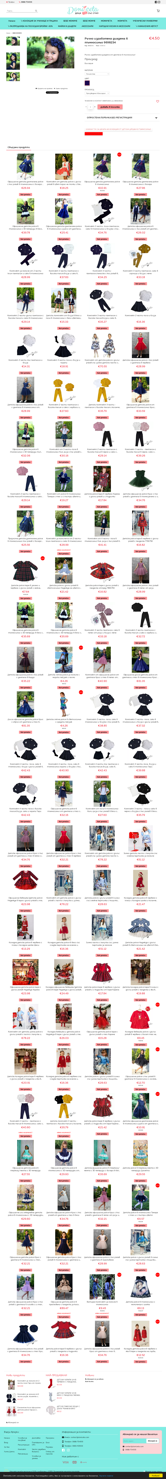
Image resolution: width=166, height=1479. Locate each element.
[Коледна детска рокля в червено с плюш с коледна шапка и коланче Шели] (140, 883)
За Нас (7, 1447)
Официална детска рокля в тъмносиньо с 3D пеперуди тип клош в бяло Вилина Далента (25, 451)
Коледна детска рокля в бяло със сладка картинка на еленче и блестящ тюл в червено (64, 944)
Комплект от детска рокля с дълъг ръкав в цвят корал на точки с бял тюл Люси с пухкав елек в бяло (64, 183)
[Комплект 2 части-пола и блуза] (140, 300)
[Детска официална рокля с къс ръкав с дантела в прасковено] (102, 1242)
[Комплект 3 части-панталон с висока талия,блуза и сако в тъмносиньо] (64, 256)
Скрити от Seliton (94, 134)
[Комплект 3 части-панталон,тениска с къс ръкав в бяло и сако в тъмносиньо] (102, 256)
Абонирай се (13, 1422)
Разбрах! (156, 1475)
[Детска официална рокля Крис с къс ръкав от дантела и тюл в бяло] (64, 1198)
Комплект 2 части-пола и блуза (140, 315)
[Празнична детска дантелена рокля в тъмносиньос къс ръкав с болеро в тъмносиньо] (25, 524)
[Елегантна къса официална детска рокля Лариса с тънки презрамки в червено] (11, 1411)
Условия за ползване (22, 1439)
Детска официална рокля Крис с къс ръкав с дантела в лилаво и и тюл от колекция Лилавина (25, 1303)
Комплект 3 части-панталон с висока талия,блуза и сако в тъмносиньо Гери (102, 317)
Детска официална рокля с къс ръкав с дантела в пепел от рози (140, 586)
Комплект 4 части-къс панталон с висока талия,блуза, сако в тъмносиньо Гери (102, 765)
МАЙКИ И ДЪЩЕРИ (67, 26)
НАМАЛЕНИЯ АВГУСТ (148, 26)
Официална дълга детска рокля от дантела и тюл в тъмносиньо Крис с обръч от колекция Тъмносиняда (140, 676)
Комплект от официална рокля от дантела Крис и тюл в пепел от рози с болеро (102, 676)
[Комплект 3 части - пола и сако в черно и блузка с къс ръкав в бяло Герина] (140, 794)
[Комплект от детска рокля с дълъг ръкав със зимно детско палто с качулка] (102, 345)
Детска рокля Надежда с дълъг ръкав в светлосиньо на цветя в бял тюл (140, 944)
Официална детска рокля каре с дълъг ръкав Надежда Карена (25, 988)
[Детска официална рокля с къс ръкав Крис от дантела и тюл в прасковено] (102, 1334)
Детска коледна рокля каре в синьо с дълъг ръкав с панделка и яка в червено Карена (140, 988)
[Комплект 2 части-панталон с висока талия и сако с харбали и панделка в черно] (140, 615)
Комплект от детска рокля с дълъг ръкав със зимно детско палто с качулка (102, 361)
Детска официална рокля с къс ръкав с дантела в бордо (25, 675)
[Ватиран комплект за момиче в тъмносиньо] (102, 1287)
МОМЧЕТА (122, 20)
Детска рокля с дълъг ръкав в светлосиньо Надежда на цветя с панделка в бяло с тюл (63, 587)
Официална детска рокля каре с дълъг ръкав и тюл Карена (102, 1032)
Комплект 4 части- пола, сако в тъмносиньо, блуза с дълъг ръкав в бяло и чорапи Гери (25, 765)
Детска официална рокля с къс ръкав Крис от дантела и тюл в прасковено (102, 1350)
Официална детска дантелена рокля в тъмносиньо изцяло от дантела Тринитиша (64, 228)
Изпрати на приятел (45, 88)
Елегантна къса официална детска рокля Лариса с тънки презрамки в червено (29, 1408)
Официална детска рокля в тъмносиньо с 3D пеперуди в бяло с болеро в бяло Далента (64, 631)
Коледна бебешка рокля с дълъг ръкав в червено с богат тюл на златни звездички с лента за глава (140, 1033)
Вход (6, 1442)
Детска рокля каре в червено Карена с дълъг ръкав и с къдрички (102, 495)
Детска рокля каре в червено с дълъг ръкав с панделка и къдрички (64, 1349)
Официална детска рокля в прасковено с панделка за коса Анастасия (64, 1303)
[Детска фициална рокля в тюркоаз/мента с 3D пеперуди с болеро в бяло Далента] (102, 1153)
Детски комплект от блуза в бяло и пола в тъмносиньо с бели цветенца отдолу (64, 317)
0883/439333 (77, 1446)
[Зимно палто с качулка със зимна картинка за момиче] (102, 927)
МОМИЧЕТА (106, 20)
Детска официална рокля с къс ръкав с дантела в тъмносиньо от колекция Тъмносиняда (25, 406)
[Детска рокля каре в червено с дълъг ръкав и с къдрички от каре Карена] (102, 972)
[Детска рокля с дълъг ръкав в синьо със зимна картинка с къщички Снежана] (102, 1061)
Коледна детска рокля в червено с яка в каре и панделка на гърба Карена (140, 1350)
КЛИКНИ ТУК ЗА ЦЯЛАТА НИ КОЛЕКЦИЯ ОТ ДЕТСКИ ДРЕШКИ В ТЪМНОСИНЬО (118, 129)
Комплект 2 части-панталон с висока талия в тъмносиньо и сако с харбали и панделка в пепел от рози (25, 495)
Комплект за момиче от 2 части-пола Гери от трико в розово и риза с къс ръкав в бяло (29, 1382)
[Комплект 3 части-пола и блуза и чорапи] (64, 345)
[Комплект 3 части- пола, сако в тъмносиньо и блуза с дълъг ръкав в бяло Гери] (140, 704)
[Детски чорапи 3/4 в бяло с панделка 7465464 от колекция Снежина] (51, 1397)
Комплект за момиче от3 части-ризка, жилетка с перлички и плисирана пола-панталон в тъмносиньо (29, 1395)
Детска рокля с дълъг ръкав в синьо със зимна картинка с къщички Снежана (102, 1078)
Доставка (36, 1438)
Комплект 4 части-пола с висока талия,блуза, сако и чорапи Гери (25, 809)
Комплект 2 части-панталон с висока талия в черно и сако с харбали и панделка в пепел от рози (102, 451)
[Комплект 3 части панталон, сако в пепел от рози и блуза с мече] (102, 615)
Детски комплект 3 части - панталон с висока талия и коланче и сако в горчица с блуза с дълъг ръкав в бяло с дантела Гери (102, 406)
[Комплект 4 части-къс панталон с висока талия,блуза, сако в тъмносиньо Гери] (102, 749)
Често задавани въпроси (39, 1450)
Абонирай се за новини (95, 1379)
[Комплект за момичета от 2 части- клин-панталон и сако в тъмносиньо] (63, 524)
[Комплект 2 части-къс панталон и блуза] (26, 345)
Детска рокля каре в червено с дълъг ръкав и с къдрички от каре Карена (102, 988)
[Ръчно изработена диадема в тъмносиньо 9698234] (13, 41)
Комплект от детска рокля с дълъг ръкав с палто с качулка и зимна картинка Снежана (64, 899)
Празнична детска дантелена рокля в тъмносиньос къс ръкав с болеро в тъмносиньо (25, 540)
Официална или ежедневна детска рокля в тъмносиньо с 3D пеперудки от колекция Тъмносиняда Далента (25, 1214)
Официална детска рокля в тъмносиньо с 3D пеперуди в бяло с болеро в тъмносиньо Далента (25, 631)
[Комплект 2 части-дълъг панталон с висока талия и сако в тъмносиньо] (25, 300)
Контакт (22, 1449)
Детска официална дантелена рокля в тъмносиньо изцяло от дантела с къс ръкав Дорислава (140, 1122)
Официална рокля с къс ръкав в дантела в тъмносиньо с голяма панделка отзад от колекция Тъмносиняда (140, 1078)
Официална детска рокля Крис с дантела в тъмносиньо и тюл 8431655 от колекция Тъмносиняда (25, 1259)
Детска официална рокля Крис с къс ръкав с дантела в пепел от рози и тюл (102, 1214)
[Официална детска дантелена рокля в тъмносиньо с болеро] (140, 167)
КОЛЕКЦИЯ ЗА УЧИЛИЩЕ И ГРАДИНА (40, 20)
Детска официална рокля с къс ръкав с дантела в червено (140, 361)
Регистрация (23, 1445)
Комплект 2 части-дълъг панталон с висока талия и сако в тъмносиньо (25, 316)
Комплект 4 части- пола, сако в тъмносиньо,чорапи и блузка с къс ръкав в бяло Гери (64, 765)
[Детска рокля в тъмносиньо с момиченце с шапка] (140, 1287)
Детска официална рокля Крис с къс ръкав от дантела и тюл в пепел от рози (25, 855)
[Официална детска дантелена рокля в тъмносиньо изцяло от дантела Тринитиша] (63, 211)
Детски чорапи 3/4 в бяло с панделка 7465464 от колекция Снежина (68, 1394)
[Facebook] (64, 1450)
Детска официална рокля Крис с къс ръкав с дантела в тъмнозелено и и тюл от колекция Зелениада (140, 495)
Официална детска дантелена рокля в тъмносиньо (102, 182)
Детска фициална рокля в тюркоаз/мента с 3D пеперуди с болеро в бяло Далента (102, 1169)
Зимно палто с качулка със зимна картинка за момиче (102, 943)
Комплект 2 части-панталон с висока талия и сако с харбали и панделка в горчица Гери (64, 406)
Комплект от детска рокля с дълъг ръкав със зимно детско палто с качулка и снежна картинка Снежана (102, 855)
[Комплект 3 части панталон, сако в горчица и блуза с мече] (140, 256)
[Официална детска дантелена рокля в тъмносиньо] (102, 167)
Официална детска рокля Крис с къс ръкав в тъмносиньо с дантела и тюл (63, 1259)
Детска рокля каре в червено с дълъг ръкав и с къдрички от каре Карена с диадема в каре (102, 1122)
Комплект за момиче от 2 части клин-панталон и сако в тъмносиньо (25, 272)
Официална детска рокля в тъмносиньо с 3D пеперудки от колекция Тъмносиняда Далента (63, 1169)
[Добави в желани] (158, 101)
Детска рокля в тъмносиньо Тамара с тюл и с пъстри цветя (140, 1213)
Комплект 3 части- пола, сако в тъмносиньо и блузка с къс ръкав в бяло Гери (102, 721)
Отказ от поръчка (50, 1452)
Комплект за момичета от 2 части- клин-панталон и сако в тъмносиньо (64, 539)
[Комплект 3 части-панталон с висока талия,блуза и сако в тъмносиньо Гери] (102, 300)
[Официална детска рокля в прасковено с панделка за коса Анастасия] (63, 1287)
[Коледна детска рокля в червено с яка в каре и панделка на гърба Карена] (140, 1334)
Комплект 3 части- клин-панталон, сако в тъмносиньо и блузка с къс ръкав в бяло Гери (102, 228)
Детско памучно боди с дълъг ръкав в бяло (68, 1407)
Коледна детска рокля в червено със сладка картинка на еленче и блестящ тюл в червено (64, 1078)
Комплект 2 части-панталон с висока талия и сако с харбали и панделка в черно (140, 631)
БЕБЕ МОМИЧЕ (70, 20)
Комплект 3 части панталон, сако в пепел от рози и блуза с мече (102, 631)
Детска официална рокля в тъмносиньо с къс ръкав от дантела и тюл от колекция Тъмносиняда (140, 228)
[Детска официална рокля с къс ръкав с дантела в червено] (140, 345)
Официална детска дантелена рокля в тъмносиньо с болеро (140, 182)
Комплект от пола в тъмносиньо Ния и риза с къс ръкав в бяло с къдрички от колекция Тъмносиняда (102, 810)
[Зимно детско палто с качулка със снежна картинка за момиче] (140, 838)
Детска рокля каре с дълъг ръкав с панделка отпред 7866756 (102, 586)
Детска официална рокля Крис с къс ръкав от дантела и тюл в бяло (63, 1213)
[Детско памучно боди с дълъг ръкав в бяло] (51, 1410)
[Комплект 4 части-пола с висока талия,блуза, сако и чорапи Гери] (26, 794)
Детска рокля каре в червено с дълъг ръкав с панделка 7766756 (140, 539)
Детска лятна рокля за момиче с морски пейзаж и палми (64, 675)
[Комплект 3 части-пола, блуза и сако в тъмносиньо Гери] (140, 749)
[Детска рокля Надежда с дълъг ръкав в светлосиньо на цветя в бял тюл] (140, 927)
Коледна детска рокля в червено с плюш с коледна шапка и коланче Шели (140, 899)
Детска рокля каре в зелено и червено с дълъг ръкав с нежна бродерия (25, 587)
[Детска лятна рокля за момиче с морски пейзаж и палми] (63, 660)
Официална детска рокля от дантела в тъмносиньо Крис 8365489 (140, 406)
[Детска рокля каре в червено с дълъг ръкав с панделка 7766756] (140, 524)
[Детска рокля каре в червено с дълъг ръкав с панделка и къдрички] (64, 1329)
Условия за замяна (36, 1457)
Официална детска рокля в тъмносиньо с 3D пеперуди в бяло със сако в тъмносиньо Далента (25, 228)
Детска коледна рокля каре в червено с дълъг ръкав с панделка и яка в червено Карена (25, 1078)
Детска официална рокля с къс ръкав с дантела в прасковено (102, 1258)
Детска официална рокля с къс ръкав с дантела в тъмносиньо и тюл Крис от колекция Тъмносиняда (25, 1350)
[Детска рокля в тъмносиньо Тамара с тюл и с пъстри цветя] (140, 1198)
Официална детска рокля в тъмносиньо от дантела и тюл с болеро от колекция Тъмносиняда (63, 810)
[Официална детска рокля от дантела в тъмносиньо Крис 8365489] (140, 390)
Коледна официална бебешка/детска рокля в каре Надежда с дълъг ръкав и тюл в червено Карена (64, 988)
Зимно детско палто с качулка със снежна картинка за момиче (140, 854)
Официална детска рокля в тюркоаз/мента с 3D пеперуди (25, 1169)
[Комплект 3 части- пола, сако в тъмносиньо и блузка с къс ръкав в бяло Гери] (102, 704)
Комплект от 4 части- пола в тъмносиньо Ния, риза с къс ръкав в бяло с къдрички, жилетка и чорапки (102, 540)
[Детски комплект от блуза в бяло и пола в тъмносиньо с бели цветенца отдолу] (64, 300)
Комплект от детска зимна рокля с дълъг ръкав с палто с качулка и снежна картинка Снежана (25, 1033)
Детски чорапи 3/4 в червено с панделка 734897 (66, 1380)
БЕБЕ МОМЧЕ (89, 20)
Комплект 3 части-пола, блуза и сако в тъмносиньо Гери (140, 765)
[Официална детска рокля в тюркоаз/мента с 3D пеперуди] (25, 1153)
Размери (49, 1447)
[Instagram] (69, 1450)
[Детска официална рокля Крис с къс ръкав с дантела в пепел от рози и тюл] (102, 1198)
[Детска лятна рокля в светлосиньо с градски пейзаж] (64, 704)
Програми (50, 1438)
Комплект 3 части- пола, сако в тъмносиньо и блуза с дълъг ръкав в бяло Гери (140, 721)
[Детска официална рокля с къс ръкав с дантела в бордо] (25, 660)
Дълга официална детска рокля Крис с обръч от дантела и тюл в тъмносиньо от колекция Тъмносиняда (25, 721)
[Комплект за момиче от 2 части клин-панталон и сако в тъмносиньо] (26, 254)
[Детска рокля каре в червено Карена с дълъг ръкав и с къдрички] (102, 479)
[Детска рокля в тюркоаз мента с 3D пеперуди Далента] (140, 1153)
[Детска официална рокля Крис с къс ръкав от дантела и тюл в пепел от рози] (25, 838)
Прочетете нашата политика (66, 1471)
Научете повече (106, 1475)
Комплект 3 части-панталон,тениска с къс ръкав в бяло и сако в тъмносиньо (102, 272)
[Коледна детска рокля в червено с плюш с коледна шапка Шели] (25, 927)
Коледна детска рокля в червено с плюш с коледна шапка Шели (25, 943)
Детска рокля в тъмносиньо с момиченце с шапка (140, 1303)
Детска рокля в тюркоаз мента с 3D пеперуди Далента (140, 1169)
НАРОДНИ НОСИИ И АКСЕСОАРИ (114, 26)
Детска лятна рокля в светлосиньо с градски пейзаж (63, 720)
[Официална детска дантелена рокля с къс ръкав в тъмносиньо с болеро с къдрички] (25, 167)
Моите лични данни (153, 1471)
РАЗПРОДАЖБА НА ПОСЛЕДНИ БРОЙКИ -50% (31, 26)
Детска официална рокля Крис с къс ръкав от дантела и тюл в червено (63, 854)
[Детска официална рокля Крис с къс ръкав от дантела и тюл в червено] (63, 838)
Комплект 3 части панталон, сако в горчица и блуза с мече (140, 272)
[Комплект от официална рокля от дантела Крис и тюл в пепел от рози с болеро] (102, 660)
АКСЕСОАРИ (87, 26)
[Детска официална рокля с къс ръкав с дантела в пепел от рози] (140, 570)
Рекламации (23, 1454)
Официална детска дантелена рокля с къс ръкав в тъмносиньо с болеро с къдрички (25, 183)
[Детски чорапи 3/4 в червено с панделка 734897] (51, 1383)
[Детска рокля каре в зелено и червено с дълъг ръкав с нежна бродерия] (26, 570)
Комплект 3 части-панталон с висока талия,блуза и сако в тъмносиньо (64, 272)
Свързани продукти (19, 147)
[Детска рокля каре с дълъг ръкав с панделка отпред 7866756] (102, 570)
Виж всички (89, 1381)
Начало (11, 20)
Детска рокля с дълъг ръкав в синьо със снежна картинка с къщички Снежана (102, 899)
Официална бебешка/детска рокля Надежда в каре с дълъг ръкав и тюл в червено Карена (25, 899)
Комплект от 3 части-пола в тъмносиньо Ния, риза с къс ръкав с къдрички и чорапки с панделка (63, 451)
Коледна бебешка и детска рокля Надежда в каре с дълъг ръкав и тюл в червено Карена (64, 1033)
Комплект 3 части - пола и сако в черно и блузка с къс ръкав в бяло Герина (140, 810)
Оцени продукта (62, 88)
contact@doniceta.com (80, 1437)
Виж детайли (25, 194)
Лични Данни (9, 1451)
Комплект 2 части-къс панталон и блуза (25, 361)
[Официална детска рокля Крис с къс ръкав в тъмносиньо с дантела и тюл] (63, 1242)
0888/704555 (26, 2)
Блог (48, 1442)
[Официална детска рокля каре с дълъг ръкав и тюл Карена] (102, 1017)
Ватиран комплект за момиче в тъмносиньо (102, 1303)
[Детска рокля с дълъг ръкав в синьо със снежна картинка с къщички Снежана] (102, 883)
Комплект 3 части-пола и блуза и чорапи (63, 361)
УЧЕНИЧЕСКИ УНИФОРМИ (145, 20)
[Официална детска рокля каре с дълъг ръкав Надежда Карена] (26, 972)
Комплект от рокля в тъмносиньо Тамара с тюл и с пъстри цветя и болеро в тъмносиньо (64, 495)
